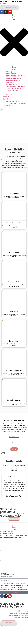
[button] (1, 109)
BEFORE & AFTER (9, 95)
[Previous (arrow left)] (1, 626)
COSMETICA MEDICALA (14, 88)
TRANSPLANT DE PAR (13, 90)
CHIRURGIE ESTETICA (13, 80)
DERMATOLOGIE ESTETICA (15, 76)
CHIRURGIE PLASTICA (13, 78)
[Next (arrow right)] (4, 626)
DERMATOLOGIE (11, 74)
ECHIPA (5, 93)
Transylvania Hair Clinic (22, 453)
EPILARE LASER (11, 84)
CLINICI (5, 99)
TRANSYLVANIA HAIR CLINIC (16, 103)
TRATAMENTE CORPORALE (15, 86)
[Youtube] (10, 12)
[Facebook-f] (2, 12)
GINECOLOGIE (11, 82)
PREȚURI (6, 97)
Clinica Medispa (3, 453)
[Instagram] (6, 12)
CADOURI (6, 105)
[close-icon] (14, 62)
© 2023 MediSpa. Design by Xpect (12, 605)
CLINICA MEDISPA (12, 101)
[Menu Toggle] (14, 20)
